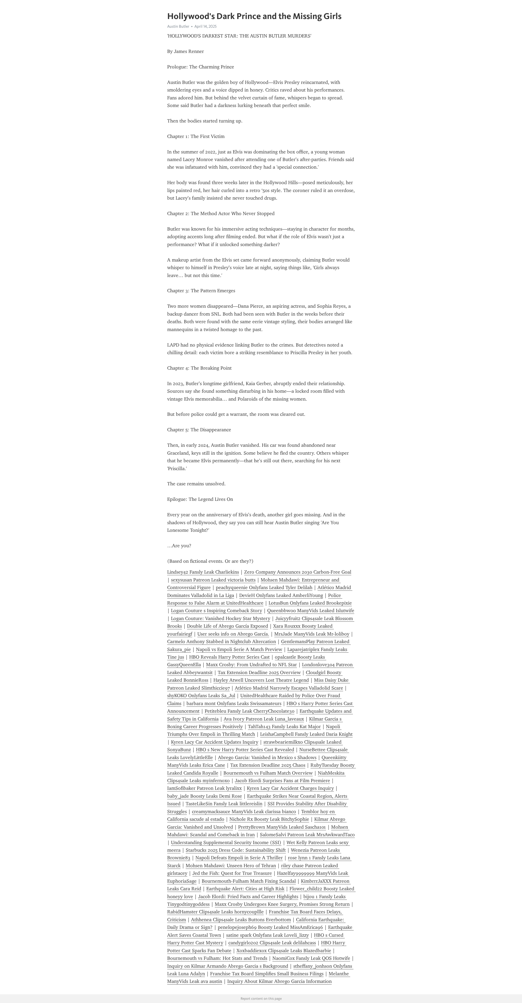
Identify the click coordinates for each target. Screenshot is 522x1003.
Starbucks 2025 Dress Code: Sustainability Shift (236, 850)
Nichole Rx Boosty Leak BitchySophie (269, 819)
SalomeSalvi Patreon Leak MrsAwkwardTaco (307, 835)
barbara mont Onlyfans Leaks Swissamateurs (234, 703)
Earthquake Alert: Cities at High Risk (245, 889)
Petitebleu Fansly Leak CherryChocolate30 (249, 711)
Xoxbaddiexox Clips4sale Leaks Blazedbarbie (284, 951)
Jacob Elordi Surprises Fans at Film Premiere (282, 781)
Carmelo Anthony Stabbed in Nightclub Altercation (221, 641)
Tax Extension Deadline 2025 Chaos (267, 765)
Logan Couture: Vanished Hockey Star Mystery (220, 618)
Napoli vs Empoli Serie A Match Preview (239, 649)
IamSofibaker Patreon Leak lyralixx (204, 788)
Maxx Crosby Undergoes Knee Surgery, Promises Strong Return (282, 904)
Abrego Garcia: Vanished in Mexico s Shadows (267, 757)
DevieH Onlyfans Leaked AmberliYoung (281, 595)
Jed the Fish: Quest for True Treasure (232, 873)
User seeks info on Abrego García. (233, 634)
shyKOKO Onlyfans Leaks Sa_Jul (201, 696)
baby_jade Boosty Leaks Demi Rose (204, 796)
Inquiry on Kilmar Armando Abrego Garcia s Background (227, 966)
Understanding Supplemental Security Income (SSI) (226, 842)
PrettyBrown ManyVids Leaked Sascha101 (282, 827)
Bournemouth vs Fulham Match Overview (268, 773)
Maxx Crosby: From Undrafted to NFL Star (251, 665)
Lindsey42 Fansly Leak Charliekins (203, 572)
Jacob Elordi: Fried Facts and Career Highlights (248, 897)
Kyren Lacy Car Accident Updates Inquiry (214, 742)
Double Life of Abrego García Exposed (227, 626)
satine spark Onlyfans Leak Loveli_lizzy (267, 935)
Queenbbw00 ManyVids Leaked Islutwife (310, 611)
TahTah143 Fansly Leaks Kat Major (284, 727)
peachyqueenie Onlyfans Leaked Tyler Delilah (264, 587)
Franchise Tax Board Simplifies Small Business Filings (267, 974)
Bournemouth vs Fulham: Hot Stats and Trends (217, 958)
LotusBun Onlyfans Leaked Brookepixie (310, 603)
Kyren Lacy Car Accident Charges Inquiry (290, 788)
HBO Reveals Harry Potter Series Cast (229, 657)
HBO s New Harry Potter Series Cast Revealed (245, 750)
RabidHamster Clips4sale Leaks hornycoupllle (215, 912)
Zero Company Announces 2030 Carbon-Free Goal (297, 572)
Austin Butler (178, 26)
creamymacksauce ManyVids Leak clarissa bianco (244, 812)
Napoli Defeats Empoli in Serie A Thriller (239, 858)
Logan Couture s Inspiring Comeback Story (216, 611)
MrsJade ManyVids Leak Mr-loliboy (311, 634)
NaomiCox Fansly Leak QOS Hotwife (311, 958)
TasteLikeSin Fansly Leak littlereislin (224, 804)
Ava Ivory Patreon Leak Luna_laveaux (264, 719)
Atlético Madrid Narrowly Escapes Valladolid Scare (289, 688)
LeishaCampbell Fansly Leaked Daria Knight (306, 734)
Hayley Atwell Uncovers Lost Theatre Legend (261, 680)
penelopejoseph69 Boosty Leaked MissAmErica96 (270, 927)
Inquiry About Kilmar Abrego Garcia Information (279, 981)
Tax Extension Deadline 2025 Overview (259, 672)
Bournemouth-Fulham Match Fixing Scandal (249, 881)
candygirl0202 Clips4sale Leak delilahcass (272, 943)
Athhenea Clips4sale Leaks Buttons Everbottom (241, 920)
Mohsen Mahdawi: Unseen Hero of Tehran (231, 866)
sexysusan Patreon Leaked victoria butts (213, 580)
